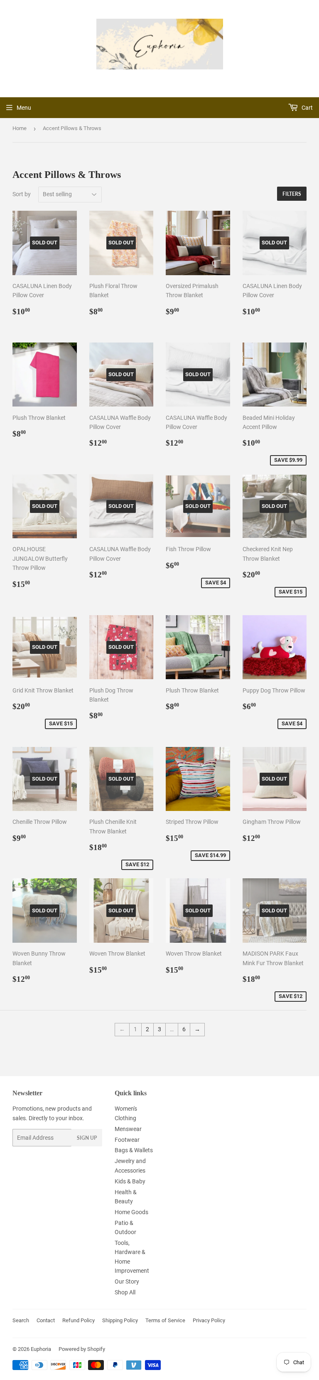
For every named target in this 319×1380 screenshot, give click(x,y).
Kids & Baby (130, 1181)
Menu (24, 107)
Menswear (128, 1129)
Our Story (127, 1281)
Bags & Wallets (134, 1150)
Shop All (125, 1292)
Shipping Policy (120, 1320)
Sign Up (87, 1138)
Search (20, 1320)
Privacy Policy (209, 1320)
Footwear (127, 1139)
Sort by (21, 194)
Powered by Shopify (82, 1349)
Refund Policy (78, 1320)
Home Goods (131, 1212)
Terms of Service (165, 1320)
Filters (291, 194)
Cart (306, 107)
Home (19, 128)
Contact (46, 1320)
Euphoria (41, 1349)
